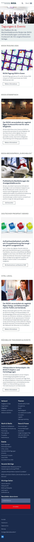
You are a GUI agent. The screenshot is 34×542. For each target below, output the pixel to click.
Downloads (21, 431)
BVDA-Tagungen (5, 444)
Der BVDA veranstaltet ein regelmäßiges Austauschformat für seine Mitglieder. (17, 124)
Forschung (4, 431)
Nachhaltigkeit (22, 410)
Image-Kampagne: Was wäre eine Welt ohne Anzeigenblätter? (24, 435)
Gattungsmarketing (23, 419)
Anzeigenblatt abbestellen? (8, 532)
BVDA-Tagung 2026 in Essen (14, 73)
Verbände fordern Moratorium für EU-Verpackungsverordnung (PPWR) (11, 468)
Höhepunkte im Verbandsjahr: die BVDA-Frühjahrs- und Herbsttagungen (16, 370)
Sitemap (3, 529)
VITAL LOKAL (5, 449)
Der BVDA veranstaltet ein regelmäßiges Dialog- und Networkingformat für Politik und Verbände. (17, 305)
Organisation (4, 406)
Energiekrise (21, 406)
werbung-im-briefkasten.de (5, 491)
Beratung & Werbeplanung (8, 428)
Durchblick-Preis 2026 (7, 460)
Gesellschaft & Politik (24, 404)
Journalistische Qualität (24, 412)
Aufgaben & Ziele (6, 404)
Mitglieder (4, 408)
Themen (21, 401)
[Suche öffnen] (22, 3)
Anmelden (16, 507)
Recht (19, 408)
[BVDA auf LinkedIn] (2, 536)
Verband (4, 401)
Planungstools (5, 433)
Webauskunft (4, 486)
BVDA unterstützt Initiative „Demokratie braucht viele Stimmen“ (15, 475)
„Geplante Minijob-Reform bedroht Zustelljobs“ (13, 472)
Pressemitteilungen (23, 428)
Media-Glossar (5, 437)
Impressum (4, 523)
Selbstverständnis (6, 412)
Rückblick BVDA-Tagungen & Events (8, 452)
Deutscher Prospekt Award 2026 (6, 456)
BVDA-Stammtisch (6, 447)
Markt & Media (6, 424)
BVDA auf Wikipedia (6, 488)
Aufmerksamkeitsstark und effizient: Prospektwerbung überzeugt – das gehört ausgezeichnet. (17, 243)
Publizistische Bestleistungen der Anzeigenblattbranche (16, 182)
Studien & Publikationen (7, 426)
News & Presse (23, 424)
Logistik (20, 417)
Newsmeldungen (22, 426)
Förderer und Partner (7, 410)
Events (3, 442)
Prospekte (4, 435)
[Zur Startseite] (8, 3)
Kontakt (3, 519)
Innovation (21, 415)
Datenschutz (4, 526)
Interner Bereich (5, 483)
